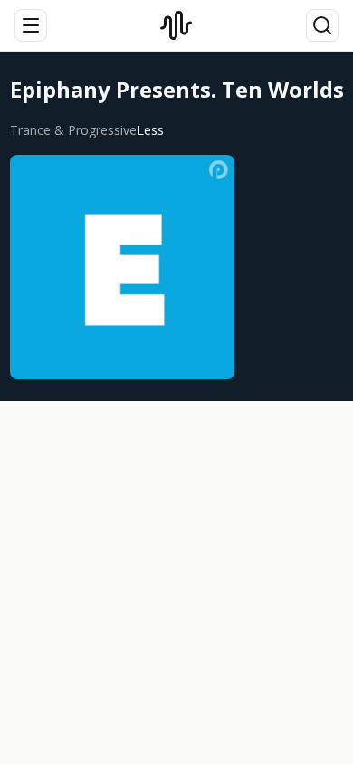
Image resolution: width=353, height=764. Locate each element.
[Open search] (322, 25)
